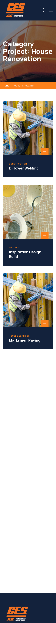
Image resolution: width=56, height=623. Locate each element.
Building (14, 248)
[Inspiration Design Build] (28, 212)
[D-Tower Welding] (28, 128)
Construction (18, 164)
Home (6, 86)
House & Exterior (19, 336)
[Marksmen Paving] (28, 300)
